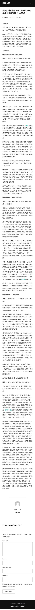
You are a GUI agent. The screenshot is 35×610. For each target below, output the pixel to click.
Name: (4, 559)
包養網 (23, 279)
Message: (5, 540)
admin (6, 17)
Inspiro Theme (14, 606)
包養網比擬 (8, 410)
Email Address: (6, 567)
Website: (4, 576)
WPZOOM (22, 606)
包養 (27, 125)
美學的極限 (6, 3)
